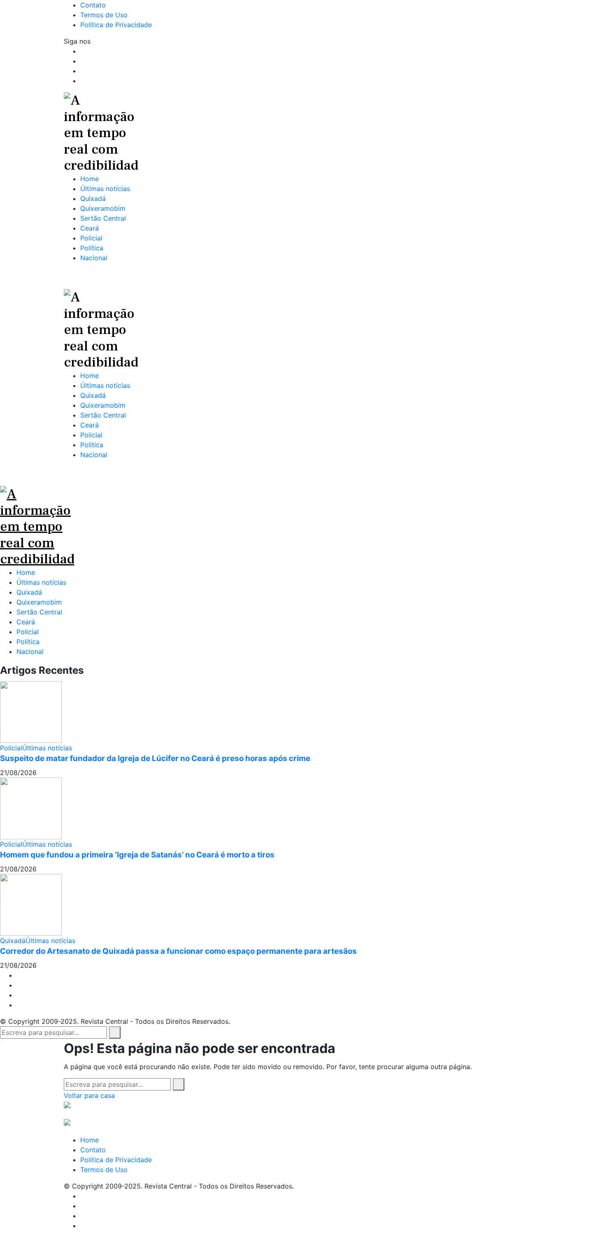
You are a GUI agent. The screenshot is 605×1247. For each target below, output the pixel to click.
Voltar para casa (89, 1095)
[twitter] (82, 61)
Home (25, 572)
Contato (93, 1150)
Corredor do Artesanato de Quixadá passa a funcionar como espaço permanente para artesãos (178, 951)
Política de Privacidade (116, 1160)
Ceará (25, 622)
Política (28, 642)
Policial (27, 632)
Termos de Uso (104, 1169)
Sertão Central (39, 612)
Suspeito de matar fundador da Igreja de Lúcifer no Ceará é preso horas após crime (155, 758)
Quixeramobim (39, 602)
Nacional (30, 651)
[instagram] (82, 71)
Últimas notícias (41, 582)
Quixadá (29, 592)
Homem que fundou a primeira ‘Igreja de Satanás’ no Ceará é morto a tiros (137, 854)
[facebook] (82, 51)
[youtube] (82, 81)
